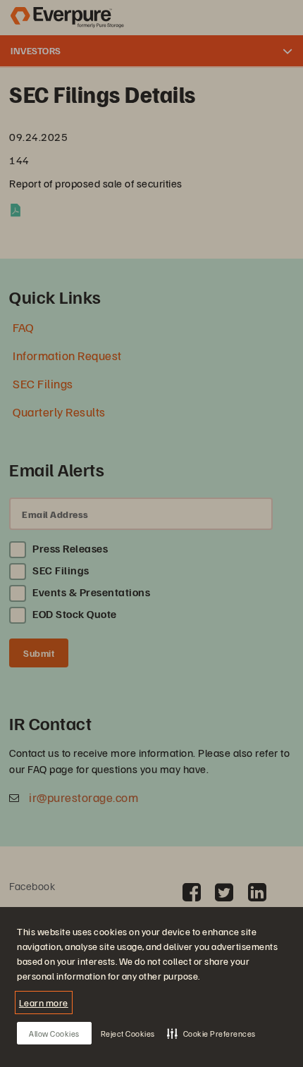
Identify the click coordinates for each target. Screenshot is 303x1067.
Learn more (43, 1003)
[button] (211, 1033)
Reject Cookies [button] (128, 1033)
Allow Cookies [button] (54, 1033)
